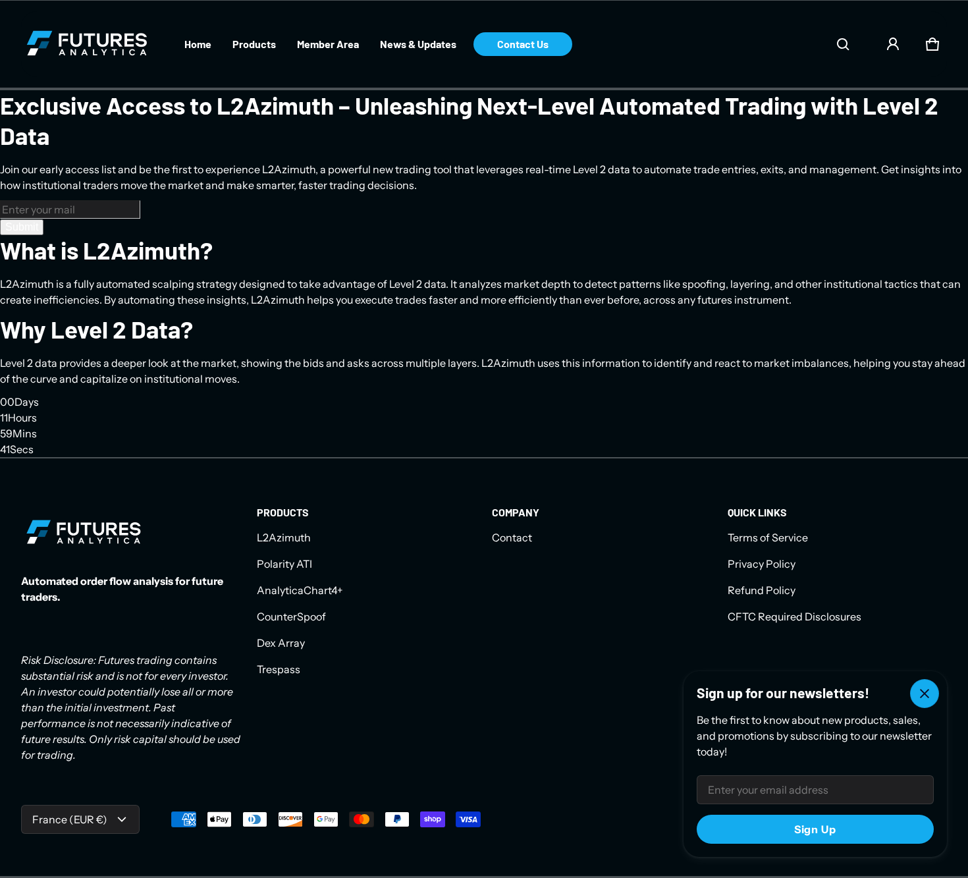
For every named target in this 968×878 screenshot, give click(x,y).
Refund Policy (761, 590)
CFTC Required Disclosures (794, 616)
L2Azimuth (284, 537)
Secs (22, 449)
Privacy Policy (761, 563)
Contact (512, 537)
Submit (21, 227)
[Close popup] (924, 693)
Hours (22, 417)
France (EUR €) (69, 819)
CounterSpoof (291, 616)
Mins (25, 433)
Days (26, 401)
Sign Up (815, 829)
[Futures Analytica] (87, 44)
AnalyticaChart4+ (300, 590)
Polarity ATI (284, 563)
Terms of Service (768, 537)
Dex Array (281, 642)
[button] (842, 44)
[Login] (892, 44)
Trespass (278, 669)
